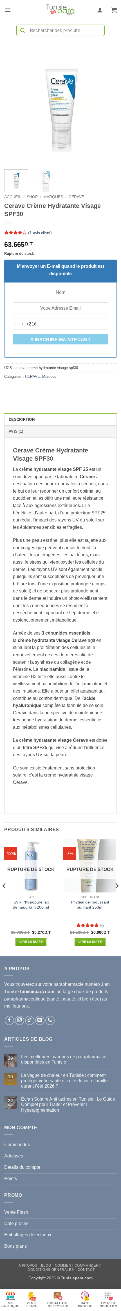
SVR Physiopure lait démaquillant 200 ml (31, 904)
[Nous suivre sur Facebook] (9, 1020)
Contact (86, 1270)
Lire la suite (30, 941)
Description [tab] (22, 419)
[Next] (107, 108)
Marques (53, 197)
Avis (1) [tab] (16, 431)
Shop (32, 197)
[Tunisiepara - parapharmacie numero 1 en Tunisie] (60, 10)
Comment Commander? (78, 1265)
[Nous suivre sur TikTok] (29, 1020)
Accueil (12, 197)
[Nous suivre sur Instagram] (19, 1020)
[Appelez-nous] (50, 1020)
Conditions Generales (51, 1270)
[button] (7, 10)
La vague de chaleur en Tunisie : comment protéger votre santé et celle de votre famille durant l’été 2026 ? (64, 1080)
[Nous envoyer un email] (39, 1020)
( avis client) (40, 232)
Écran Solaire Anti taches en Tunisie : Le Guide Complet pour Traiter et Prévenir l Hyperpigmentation (68, 1104)
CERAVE (76, 197)
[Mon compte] (100, 10)
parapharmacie (68, 984)
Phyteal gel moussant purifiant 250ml (90, 904)
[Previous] (13, 108)
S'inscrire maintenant (60, 339)
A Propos (28, 1265)
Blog (46, 1265)
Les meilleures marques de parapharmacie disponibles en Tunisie (63, 1059)
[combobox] (25, 324)
